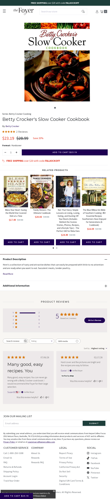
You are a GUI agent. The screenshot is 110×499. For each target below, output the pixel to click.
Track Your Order (11, 480)
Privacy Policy (66, 462)
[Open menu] (4, 11)
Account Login (10, 476)
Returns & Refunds (12, 466)
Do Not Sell (64, 471)
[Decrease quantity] (5, 152)
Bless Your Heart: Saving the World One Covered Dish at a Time (16, 213)
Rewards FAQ (37, 462)
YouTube (95, 468)
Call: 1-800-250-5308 (13, 453)
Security (63, 476)
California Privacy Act (69, 466)
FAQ (5, 462)
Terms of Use (65, 457)
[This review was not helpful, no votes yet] (46, 397)
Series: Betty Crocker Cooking (16, 113)
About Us (35, 453)
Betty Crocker (12, 126)
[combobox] (63, 11)
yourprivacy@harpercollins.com (41, 442)
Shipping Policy (11, 471)
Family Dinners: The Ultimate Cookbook (42, 211)
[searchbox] (13, 341)
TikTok (94, 458)
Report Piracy (66, 453)
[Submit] (83, 11)
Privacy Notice (40, 496)
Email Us (7, 457)
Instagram (96, 453)
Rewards (35, 457)
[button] (55, 108)
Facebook (95, 463)
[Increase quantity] (16, 152)
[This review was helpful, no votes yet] (41, 397)
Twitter (94, 477)
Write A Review (94, 320)
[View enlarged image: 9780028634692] (57, 62)
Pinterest (95, 472)
